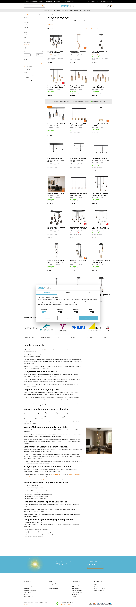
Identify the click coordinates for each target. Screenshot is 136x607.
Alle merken (29, 66)
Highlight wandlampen (74, 474)
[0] (110, 6)
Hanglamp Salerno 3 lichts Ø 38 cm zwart (78, 261)
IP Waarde (74, 586)
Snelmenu (26, 598)
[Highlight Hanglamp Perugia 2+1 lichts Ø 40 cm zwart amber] (101, 251)
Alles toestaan (88, 318)
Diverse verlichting (74, 10)
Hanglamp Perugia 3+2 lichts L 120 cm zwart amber (78, 86)
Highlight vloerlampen (33, 476)
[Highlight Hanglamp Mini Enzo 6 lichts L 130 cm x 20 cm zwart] (56, 184)
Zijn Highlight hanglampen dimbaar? (34, 522)
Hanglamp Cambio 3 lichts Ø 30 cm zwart (100, 51)
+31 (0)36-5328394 (100, 588)
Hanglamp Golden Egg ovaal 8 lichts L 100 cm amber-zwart (56, 86)
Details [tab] (68, 292)
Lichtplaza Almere (76, 581)
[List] (86, 29)
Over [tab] (89, 292)
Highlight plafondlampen (57, 474)
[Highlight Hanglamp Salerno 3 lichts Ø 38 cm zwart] (79, 251)
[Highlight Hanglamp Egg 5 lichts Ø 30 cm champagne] (79, 41)
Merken (89, 10)
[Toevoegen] (63, 62)
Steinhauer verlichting (77, 592)
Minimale (27, 54)
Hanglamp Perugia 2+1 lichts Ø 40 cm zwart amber (101, 261)
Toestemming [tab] (46, 292)
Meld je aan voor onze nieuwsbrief (95, 567)
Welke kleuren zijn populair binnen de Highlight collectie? (39, 534)
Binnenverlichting (48, 10)
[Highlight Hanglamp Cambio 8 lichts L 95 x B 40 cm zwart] (56, 217)
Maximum (39, 54)
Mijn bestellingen (53, 583)
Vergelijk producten (54, 588)
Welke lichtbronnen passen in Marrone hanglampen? (38, 533)
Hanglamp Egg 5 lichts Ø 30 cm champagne (78, 51)
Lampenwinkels (75, 588)
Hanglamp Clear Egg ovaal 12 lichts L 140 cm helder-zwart (78, 228)
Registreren (52, 581)
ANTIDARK (26, 22)
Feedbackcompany (107, 1)
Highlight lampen (76, 594)
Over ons (26, 583)
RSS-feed (26, 604)
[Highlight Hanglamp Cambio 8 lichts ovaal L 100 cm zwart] (56, 41)
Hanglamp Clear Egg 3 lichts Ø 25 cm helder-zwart (101, 295)
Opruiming (83, 10)
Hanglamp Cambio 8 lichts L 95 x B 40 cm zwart (56, 228)
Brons (28, 77)
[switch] (60, 312)
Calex (25, 30)
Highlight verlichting (41, 14)
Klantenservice (91, 1)
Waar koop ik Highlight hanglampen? (34, 536)
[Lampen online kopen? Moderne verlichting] (67, 6)
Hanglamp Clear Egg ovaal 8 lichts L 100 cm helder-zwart (100, 228)
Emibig (25, 39)
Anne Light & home (29, 20)
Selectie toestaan (68, 318)
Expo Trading (27, 42)
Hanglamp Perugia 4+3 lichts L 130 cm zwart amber (101, 86)
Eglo (25, 37)
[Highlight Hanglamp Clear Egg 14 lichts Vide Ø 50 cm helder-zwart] (56, 251)
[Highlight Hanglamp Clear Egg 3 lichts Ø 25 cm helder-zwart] (101, 284)
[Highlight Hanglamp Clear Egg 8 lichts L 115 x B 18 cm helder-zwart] (101, 184)
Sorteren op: (99, 29)
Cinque (25, 32)
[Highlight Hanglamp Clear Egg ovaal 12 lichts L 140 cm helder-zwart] (79, 217)
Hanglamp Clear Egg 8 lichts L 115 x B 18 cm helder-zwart (101, 194)
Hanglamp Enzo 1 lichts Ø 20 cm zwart (100, 124)
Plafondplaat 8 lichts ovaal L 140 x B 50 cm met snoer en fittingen (55, 160)
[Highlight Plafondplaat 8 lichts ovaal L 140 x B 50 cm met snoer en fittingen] (56, 149)
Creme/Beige (30, 80)
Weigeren (47, 318)
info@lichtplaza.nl (102, 590)
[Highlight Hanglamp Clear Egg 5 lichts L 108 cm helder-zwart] (79, 184)
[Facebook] (87, 565)
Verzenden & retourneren (30, 586)
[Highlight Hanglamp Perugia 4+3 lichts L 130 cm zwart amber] (101, 76)
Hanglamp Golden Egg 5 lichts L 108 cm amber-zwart (78, 124)
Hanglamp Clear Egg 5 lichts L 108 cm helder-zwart (78, 194)
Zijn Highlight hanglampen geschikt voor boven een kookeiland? (41, 531)
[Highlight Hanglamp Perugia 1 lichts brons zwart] (56, 284)
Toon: (90, 29)
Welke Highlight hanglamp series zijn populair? (36, 529)
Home (30, 14)
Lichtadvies (26, 588)
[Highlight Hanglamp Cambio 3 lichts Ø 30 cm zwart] (101, 41)
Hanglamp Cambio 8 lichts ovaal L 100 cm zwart (55, 51)
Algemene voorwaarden (30, 590)
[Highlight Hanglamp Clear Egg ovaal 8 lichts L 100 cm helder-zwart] (101, 217)
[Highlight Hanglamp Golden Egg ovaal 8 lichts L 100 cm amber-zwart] (56, 76)
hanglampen (48, 350)
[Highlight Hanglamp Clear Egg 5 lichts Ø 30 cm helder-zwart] (79, 284)
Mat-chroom (30, 75)
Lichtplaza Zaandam (77, 583)
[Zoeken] (43, 6)
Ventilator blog (75, 585)
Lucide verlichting (76, 598)
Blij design (26, 27)
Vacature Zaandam (28, 596)
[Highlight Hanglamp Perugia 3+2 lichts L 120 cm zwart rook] (56, 114)
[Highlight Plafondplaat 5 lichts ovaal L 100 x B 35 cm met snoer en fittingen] (79, 149)
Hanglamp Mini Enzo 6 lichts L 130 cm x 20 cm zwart (56, 194)
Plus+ (45, 602)
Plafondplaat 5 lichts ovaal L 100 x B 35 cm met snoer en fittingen (78, 160)
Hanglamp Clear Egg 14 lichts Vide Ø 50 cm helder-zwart (55, 261)
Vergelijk (58, 54)
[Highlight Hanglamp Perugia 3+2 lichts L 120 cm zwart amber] (79, 76)
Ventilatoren (65, 10)
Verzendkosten (27, 585)
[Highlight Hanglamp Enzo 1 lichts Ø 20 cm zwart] (101, 114)
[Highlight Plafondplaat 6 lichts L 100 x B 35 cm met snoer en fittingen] (101, 149)
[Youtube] (94, 565)
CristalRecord (27, 34)
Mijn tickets (52, 585)
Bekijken (85, 237)
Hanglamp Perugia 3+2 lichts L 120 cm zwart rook (56, 124)
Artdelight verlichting (77, 590)
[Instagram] (92, 565)
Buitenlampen (57, 10)
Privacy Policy (27, 592)
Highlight (28, 69)
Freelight (74, 596)
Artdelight (26, 25)
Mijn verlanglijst (52, 586)
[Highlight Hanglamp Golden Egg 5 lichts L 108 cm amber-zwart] (79, 114)
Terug (26, 14)
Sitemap (26, 594)
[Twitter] (89, 565)
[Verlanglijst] (108, 6)
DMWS (41, 602)
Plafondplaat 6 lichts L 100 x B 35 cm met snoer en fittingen (100, 159)
